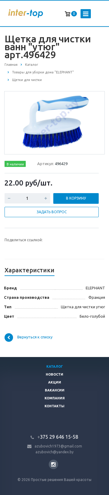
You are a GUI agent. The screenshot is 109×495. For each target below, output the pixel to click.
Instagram (53, 464)
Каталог (54, 366)
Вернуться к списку (34, 337)
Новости (54, 374)
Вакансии (54, 390)
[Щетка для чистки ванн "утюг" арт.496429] (54, 122)
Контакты (54, 406)
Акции (54, 382)
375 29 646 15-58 (57, 437)
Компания (55, 398)
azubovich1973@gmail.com (58, 446)
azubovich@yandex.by (54, 452)
